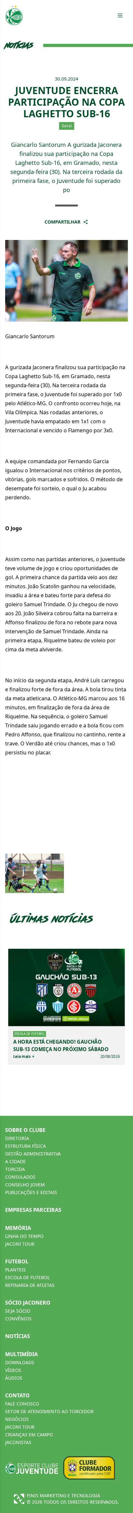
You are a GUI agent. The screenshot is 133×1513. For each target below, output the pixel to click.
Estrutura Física (25, 1146)
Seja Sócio (17, 1311)
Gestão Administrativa (33, 1154)
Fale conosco (22, 1404)
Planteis (15, 1270)
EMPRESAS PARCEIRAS (33, 1209)
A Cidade (15, 1161)
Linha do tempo (24, 1236)
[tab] (120, 15)
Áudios (13, 1378)
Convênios (18, 1319)
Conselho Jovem (25, 1185)
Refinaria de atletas (30, 1285)
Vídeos (13, 1370)
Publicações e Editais (31, 1192)
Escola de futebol (27, 1277)
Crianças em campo (29, 1435)
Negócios (17, 1419)
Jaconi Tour (20, 1244)
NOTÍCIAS (17, 1336)
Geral (67, 126)
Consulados (20, 1177)
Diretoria (17, 1138)
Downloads (19, 1362)
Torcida (15, 1169)
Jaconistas (18, 1442)
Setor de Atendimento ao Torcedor (49, 1411)
